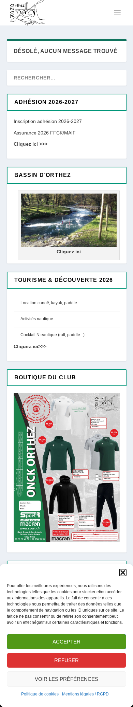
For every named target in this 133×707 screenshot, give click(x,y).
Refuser (66, 660)
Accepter (66, 642)
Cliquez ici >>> (30, 144)
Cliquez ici (69, 251)
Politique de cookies (40, 694)
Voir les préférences (66, 679)
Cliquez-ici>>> (30, 346)
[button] (122, 572)
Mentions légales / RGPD (85, 694)
